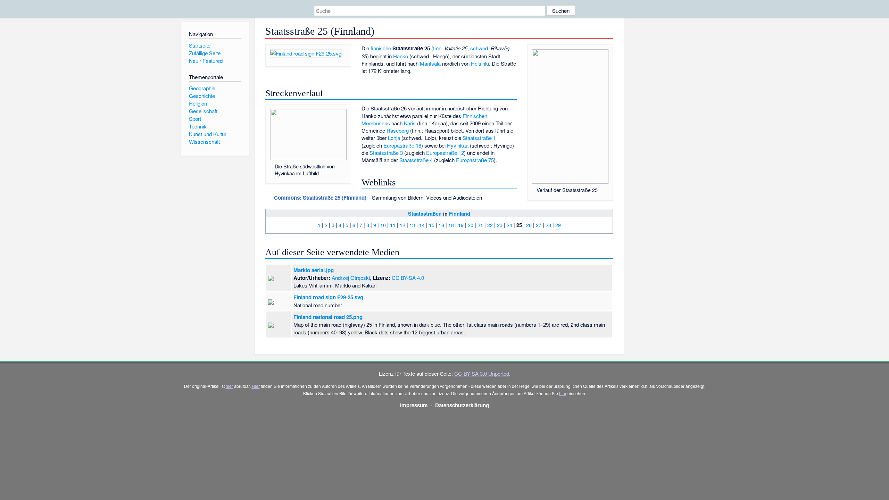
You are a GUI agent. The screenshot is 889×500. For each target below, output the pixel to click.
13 (412, 224)
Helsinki (480, 63)
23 (499, 224)
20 (470, 224)
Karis (410, 123)
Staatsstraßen (425, 213)
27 (538, 224)
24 (509, 224)
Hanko (400, 56)
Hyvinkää (457, 145)
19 (461, 224)
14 (422, 224)
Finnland (459, 213)
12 (402, 224)
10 (383, 224)
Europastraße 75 (475, 160)
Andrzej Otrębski (351, 277)
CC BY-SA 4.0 (408, 277)
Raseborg (398, 130)
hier (229, 386)
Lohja (394, 137)
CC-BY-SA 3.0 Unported (481, 373)
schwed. (479, 48)
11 (393, 224)
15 (431, 224)
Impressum (414, 405)
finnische (381, 48)
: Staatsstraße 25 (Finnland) (320, 197)
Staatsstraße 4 (416, 160)
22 (490, 224)
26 (529, 224)
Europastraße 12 (445, 152)
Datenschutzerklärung (462, 405)
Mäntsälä (430, 63)
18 (451, 224)
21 (480, 224)
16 (441, 224)
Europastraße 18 (402, 145)
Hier (256, 386)
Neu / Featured (206, 60)
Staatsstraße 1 (479, 137)
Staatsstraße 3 (386, 152)
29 (558, 224)
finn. (438, 48)
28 (548, 224)
